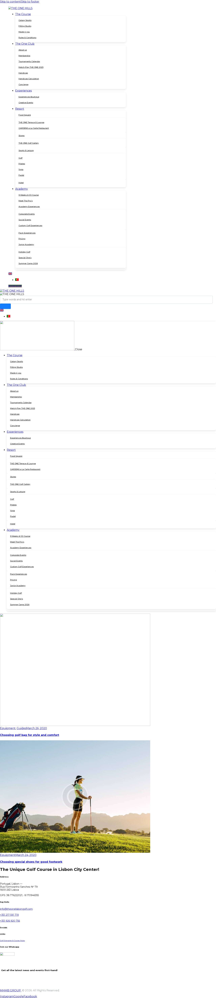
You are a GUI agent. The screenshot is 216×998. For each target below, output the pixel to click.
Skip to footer (30, 1)
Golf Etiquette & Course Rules (12, 940)
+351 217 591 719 (9, 914)
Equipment (8, 728)
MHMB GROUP (10, 990)
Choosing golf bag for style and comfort (29, 735)
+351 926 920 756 (10, 920)
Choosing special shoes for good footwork (31, 861)
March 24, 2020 (26, 855)
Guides (21, 728)
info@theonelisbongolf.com (16, 908)
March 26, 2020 (36, 728)
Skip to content (10, 1)
